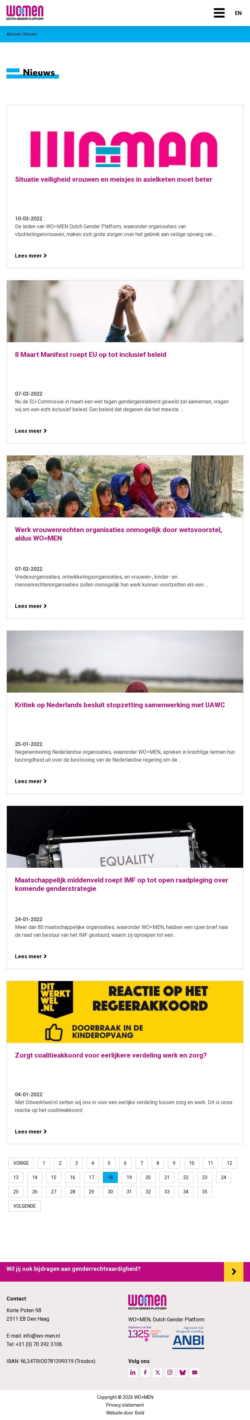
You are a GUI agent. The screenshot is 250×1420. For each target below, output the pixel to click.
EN (238, 13)
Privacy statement (125, 1405)
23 (204, 1177)
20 (148, 1177)
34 (185, 1191)
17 (91, 1177)
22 (185, 1177)
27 (53, 1191)
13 (16, 1177)
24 (223, 1177)
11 (210, 1163)
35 (204, 1191)
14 (34, 1177)
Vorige (21, 1163)
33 (167, 1191)
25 (16, 1191)
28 (72, 1191)
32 (148, 1191)
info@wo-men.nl (41, 1336)
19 (129, 1177)
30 (110, 1191)
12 (229, 1163)
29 (91, 1191)
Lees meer (28, 256)
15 (53, 1177)
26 (34, 1191)
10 (191, 1163)
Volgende (24, 1206)
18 (110, 1177)
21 (167, 1177)
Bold (139, 1412)
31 (129, 1191)
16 (72, 1177)
